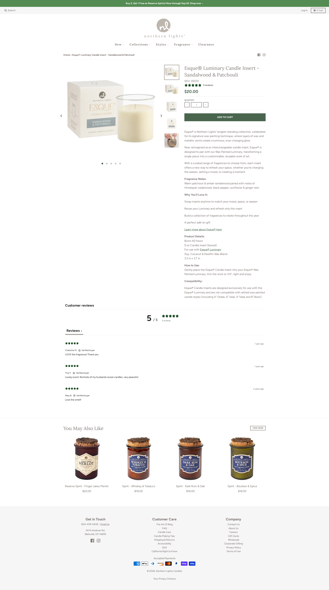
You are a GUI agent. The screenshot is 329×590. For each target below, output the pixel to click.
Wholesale (233, 539)
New (118, 44)
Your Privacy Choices (164, 578)
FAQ (164, 528)
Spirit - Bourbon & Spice (242, 486)
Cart (317, 10)
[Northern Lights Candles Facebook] (258, 54)
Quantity (189, 100)
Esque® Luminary (210, 249)
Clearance (206, 44)
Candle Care (164, 532)
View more (258, 428)
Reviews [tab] (74, 331)
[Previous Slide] (61, 116)
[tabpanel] (164, 371)
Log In (304, 10)
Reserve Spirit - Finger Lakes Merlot (86, 486)
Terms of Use (234, 551)
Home (66, 54)
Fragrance (182, 44)
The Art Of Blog (164, 524)
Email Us (104, 524)
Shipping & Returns (164, 539)
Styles (161, 44)
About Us (234, 528)
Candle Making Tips (164, 536)
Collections (139, 44)
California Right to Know (164, 551)
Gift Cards (233, 536)
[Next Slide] (161, 116)
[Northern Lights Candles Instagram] (264, 54)
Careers (233, 532)
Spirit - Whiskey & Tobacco (138, 486)
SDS (164, 547)
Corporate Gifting (233, 543)
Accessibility (164, 543)
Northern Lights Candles (169, 571)
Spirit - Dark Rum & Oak (190, 486)
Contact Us (234, 524)
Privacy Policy (233, 547)
